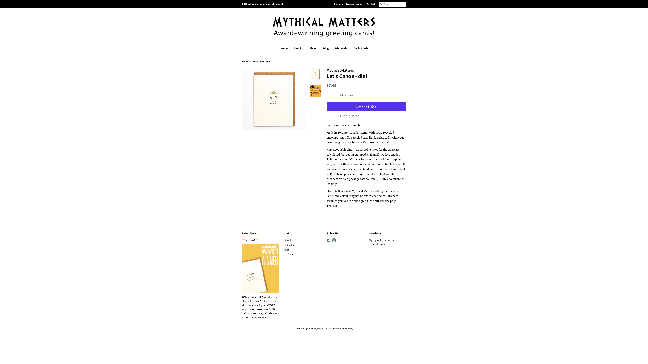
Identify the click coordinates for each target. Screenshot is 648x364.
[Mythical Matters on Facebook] (328, 240)
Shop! (297, 48)
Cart (373, 4)
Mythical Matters (322, 328)
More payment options (346, 115)
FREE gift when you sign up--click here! (262, 4)
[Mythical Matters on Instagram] (334, 240)
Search (287, 240)
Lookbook (289, 254)
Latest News (249, 233)
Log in (337, 4)
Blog (326, 48)
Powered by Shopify (342, 328)
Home (284, 48)
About (313, 48)
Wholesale (341, 48)
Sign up (372, 240)
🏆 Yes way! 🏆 (250, 240)
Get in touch (361, 48)
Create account (354, 4)
